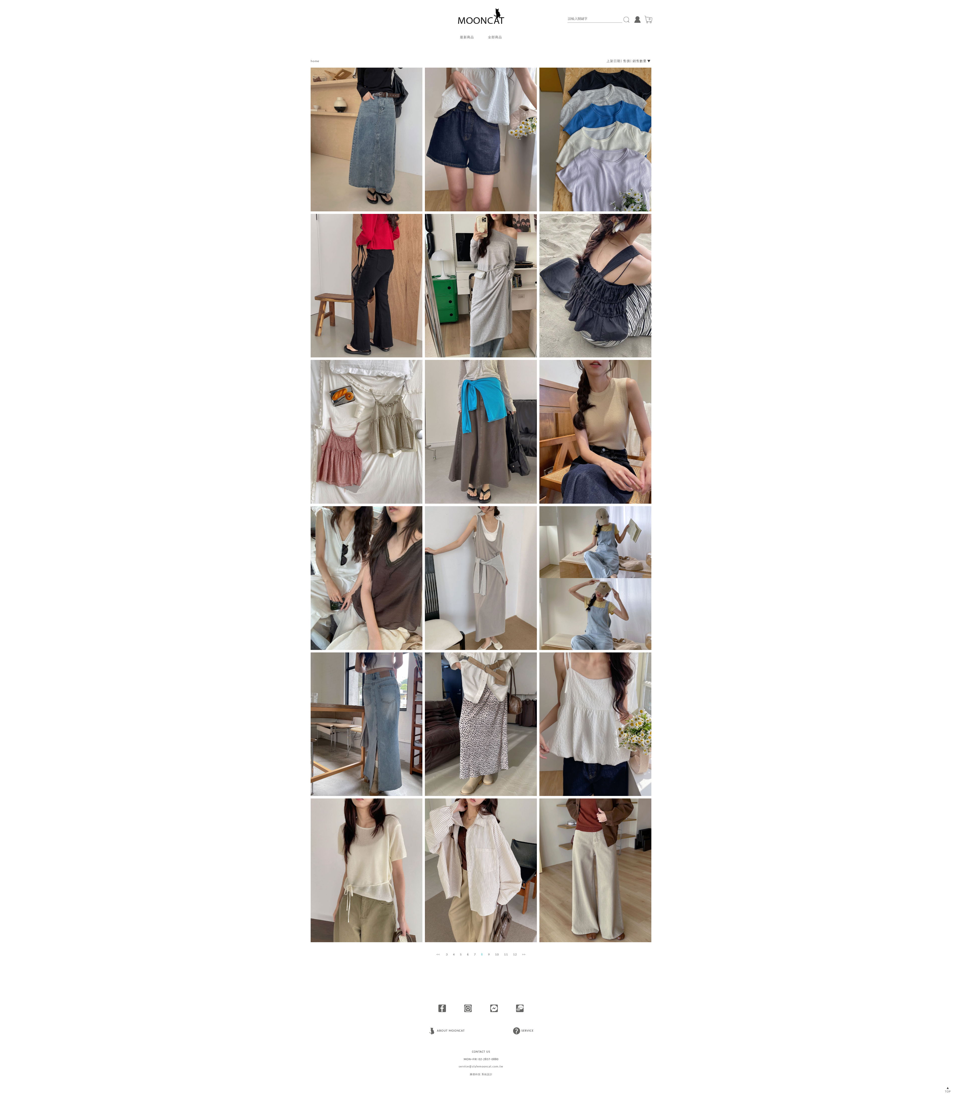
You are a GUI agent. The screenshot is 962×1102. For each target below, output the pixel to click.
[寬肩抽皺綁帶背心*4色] (595, 286)
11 (506, 954)
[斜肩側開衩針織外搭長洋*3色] (481, 286)
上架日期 (614, 61)
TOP (948, 1091)
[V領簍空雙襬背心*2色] (367, 578)
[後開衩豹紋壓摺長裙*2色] (481, 724)
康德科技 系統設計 (481, 1074)
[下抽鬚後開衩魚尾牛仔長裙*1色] (367, 724)
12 (515, 954)
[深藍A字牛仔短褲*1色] (481, 139)
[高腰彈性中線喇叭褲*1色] (367, 286)
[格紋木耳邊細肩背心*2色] (367, 432)
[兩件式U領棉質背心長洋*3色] (481, 578)
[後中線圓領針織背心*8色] (595, 432)
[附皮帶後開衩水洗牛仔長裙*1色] (367, 139)
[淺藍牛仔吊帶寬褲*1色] (595, 578)
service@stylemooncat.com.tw (481, 1066)
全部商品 (495, 37)
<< (438, 954)
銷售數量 (640, 61)
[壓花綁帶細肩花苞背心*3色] (595, 724)
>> (524, 954)
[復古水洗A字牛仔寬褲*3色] (595, 870)
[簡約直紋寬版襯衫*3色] (481, 870)
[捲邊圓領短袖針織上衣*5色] (595, 139)
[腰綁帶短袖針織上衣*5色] (367, 870)
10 (497, 954)
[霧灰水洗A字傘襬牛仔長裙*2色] (481, 432)
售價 (626, 61)
